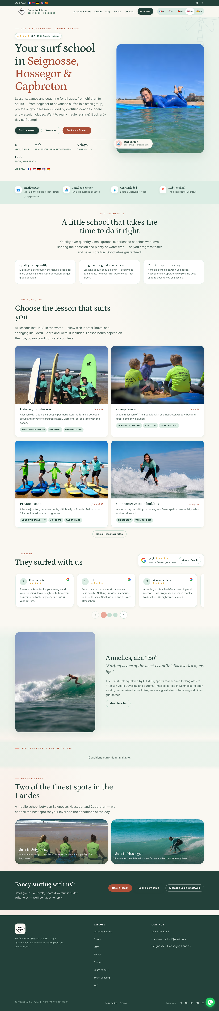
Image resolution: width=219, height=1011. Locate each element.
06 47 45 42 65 (160, 931)
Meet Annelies (118, 703)
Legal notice (111, 1003)
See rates (50, 130)
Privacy (123, 1003)
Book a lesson (27, 130)
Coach (98, 11)
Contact (129, 11)
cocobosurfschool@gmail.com (169, 939)
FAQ (96, 985)
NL (171, 11)
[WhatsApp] (210, 1002)
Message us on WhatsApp (184, 887)
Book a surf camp (77, 130)
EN (190, 11)
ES (199, 11)
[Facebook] (197, 3)
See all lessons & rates (109, 533)
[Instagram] (202, 3)
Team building (102, 977)
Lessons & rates (82, 11)
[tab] (104, 615)
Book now (145, 11)
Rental (117, 11)
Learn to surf (101, 970)
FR (162, 11)
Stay (107, 11)
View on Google (190, 560)
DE (180, 11)
